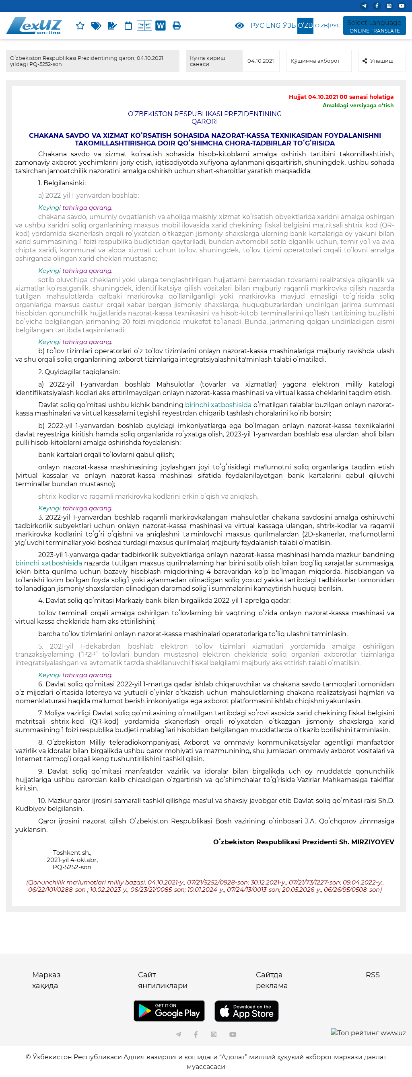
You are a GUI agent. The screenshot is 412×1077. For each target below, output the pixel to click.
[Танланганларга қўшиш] (80, 26)
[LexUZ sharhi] (112, 26)
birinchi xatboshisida (218, 405)
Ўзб (289, 25)
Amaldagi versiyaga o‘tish (358, 105)
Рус (257, 25)
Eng (273, 25)
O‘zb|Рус (327, 25)
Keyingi (49, 207)
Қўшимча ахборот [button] (315, 60)
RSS (373, 975)
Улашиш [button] (381, 60)
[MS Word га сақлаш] (160, 26)
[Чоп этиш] (177, 26)
